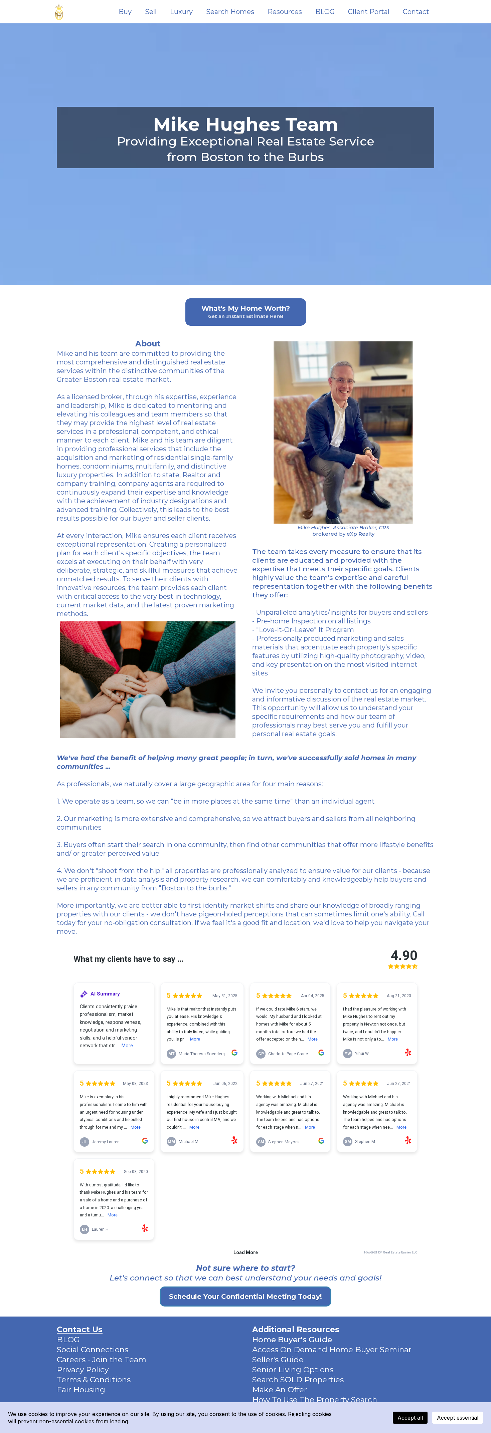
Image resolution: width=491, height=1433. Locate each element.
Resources (285, 11)
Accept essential (457, 1417)
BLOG (325, 11)
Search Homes (230, 11)
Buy (125, 11)
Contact (416, 11)
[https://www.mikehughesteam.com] (59, 11)
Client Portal (368, 11)
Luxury (181, 11)
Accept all (410, 1417)
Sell (151, 11)
